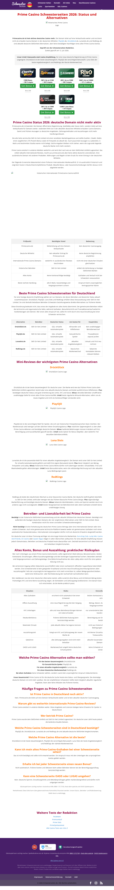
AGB (75, 877)
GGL (57, 856)
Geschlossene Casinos (87, 3)
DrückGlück (72, 41)
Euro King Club (82, 536)
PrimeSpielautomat (57, 825)
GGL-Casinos (62, 7)
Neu (74, 3)
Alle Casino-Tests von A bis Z (57, 828)
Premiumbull (57, 819)
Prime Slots (57, 822)
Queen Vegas (38, 539)
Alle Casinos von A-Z (57, 861)
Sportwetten (50, 7)
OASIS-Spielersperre (100, 853)
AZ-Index (66, 3)
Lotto (40, 7)
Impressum (38, 877)
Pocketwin (57, 817)
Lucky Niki (93, 536)
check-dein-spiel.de (87, 853)
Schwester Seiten (44, 3)
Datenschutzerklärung (54, 877)
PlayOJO (61, 41)
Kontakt (57, 3)
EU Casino (25, 539)
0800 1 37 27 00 (75, 853)
